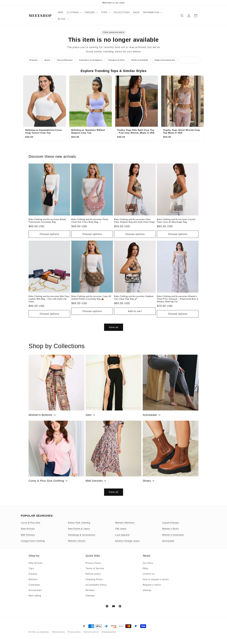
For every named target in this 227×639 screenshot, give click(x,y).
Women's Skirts (170, 528)
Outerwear (34, 584)
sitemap (147, 590)
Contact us (149, 574)
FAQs (145, 568)
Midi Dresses (94, 480)
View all (113, 327)
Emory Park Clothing (79, 522)
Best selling (35, 595)
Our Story (148, 563)
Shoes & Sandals (139, 60)
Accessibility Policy (96, 584)
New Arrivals (28, 528)
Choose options (49, 234)
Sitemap (90, 595)
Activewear (150, 414)
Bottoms (33, 579)
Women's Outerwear (173, 534)
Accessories (35, 590)
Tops (31, 568)
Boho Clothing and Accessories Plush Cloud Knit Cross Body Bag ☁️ (89, 220)
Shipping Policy (94, 579)
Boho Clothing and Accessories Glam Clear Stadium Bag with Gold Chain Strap (134, 220)
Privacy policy (74, 632)
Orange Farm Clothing (33, 540)
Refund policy (93, 574)
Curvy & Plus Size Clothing (46, 480)
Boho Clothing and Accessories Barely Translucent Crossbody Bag (47, 220)
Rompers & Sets (116, 60)
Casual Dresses (170, 522)
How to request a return (156, 579)
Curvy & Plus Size (30, 522)
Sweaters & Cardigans (90, 60)
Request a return (152, 584)
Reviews (90, 590)
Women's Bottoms (40, 414)
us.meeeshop (43, 632)
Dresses (33, 60)
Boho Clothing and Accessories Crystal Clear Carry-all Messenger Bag (176, 220)
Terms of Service (95, 568)
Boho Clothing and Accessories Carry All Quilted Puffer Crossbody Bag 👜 (91, 297)
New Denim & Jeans (79, 528)
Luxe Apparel (122, 534)
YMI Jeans (120, 528)
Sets (88, 414)
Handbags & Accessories (81, 534)
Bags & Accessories (165, 60)
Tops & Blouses (65, 60)
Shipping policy (109, 632)
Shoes (147, 480)
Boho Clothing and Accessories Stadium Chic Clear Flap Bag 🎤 (133, 297)
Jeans (47, 60)
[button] (74, 12)
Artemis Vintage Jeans (127, 540)
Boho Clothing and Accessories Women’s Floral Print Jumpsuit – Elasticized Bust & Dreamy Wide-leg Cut (177, 299)
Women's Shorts (76, 540)
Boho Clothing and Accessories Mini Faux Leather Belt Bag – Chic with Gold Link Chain (49, 299)
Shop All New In (189, 60)
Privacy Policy (93, 563)
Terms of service (91, 632)
